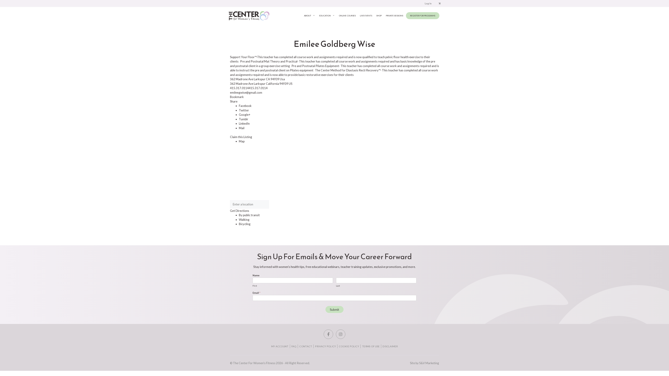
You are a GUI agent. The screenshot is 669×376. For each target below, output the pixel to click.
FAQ (294, 346)
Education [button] (325, 15)
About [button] (307, 15)
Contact (305, 346)
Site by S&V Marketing (424, 363)
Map (242, 141)
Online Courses (347, 15)
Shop (379, 15)
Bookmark (237, 97)
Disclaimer (390, 346)
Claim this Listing (241, 137)
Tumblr (243, 119)
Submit (334, 309)
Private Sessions (394, 15)
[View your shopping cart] (439, 3)
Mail (241, 128)
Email (256, 292)
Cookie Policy (349, 346)
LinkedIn (244, 123)
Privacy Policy (325, 346)
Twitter (244, 110)
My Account (280, 346)
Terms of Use (371, 346)
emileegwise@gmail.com (246, 92)
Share (233, 101)
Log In (428, 3)
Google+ (244, 114)
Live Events (366, 15)
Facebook (245, 106)
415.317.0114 (258, 88)
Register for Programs (422, 15)
